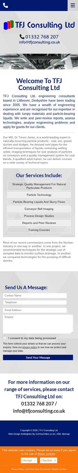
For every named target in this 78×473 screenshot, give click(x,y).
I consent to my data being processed (32, 338)
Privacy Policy (17, 469)
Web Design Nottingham (20, 434)
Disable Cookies (59, 469)
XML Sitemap (63, 434)
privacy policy (29, 347)
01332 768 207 (42, 37)
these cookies (46, 453)
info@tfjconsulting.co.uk (39, 42)
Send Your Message (38, 357)
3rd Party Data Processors (38, 469)
